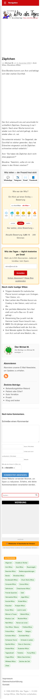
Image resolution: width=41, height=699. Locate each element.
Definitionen (9, 588)
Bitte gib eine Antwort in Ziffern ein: (11, 464)
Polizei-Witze (9, 631)
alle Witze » (26, 205)
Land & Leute (21, 610)
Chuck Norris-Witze (27, 580)
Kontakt (6, 684)
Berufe (7, 575)
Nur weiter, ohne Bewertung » (20, 228)
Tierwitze (20, 653)
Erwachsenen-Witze (23, 588)
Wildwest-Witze (10, 661)
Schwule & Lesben (27, 640)
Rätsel (20, 631)
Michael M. (9, 63)
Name (29, 446)
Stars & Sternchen (24, 644)
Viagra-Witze (9, 657)
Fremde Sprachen (11, 593)
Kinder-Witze (22, 601)
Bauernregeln (31, 567)
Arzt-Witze (8, 567)
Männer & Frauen (11, 614)
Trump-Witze (31, 653)
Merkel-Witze (24, 614)
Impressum (8, 678)
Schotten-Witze (10, 635)
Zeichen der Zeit (24, 661)
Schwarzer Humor (11, 640)
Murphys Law (9, 618)
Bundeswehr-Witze (11, 580)
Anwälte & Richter (21, 563)
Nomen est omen (22, 623)
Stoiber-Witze (9, 648)
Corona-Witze (23, 584)
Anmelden (21, 273)
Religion (28, 631)
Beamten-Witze (10, 571)
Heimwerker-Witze (11, 597)
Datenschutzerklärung (12, 681)
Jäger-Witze (25, 597)
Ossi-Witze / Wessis (12, 627)
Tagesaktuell (9, 653)
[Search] (36, 495)
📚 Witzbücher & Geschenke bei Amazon (20, 543)
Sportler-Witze (10, 644)
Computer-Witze (10, 584)
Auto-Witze (19, 567)
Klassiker (8, 605)
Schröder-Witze (24, 635)
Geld (22, 593)
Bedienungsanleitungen (26, 571)
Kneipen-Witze (20, 605)
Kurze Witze (9, 610)
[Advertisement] (20, 41)
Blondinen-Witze (13, 65)
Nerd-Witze (9, 623)
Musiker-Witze (22, 618)
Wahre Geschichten (23, 657)
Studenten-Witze (23, 648)
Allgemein (8, 563)
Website (26, 459)
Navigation (13, 2)
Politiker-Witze (27, 627)
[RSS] (6, 376)
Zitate (7, 665)
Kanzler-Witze (9, 601)
